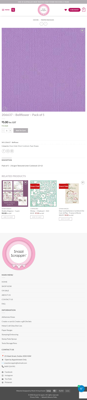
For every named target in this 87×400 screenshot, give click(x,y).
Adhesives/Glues (8, 317)
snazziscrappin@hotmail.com (15, 363)
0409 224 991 (9, 366)
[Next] (85, 202)
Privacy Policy (34, 397)
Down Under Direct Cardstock (19, 146)
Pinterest (8, 382)
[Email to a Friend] (8, 151)
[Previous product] (45, 24)
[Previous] (2, 202)
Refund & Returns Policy (49, 397)
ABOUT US (6, 295)
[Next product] (41, 24)
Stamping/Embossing (10, 334)
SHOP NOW (7, 286)
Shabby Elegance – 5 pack (10, 211)
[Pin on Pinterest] (12, 151)
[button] (6, 10)
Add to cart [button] (8, 217)
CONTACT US (7, 299)
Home (36, 20)
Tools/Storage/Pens (9, 343)
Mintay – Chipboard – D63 (39, 211)
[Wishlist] (66, 9)
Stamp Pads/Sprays (9, 339)
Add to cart (21, 130)
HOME (4, 282)
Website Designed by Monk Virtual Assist (30, 391)
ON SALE (5, 290)
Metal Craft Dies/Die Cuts (12, 326)
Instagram (8, 375)
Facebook (8, 372)
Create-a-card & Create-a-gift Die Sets (16, 321)
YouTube (8, 379)
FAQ (3, 304)
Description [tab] (7, 160)
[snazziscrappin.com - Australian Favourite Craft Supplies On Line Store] (44, 10)
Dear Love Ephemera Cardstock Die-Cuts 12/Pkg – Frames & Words (72, 212)
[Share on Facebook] (4, 151)
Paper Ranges (47, 20)
